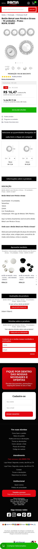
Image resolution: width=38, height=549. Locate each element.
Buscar (32, 9)
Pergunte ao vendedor (19, 332)
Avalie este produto (19, 307)
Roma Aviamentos (8, 79)
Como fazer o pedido (19, 433)
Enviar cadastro (12, 414)
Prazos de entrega (19, 446)
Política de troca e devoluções (19, 438)
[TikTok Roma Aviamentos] (29, 515)
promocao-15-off (21, 15)
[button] (15, 62)
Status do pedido (19, 436)
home (3, 15)
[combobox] (19, 9)
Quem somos (19, 485)
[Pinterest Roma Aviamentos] (24, 515)
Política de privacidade (19, 487)
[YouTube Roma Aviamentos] (19, 515)
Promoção (11, 15)
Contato (19, 469)
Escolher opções (19, 110)
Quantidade (10, 158)
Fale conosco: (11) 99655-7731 (19, 459)
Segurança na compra (19, 475)
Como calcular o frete (19, 444)
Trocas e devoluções (19, 472)
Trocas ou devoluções (19, 441)
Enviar (32, 354)
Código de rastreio (19, 449)
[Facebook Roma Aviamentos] (9, 515)
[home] (12, 3)
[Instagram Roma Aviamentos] (14, 515)
